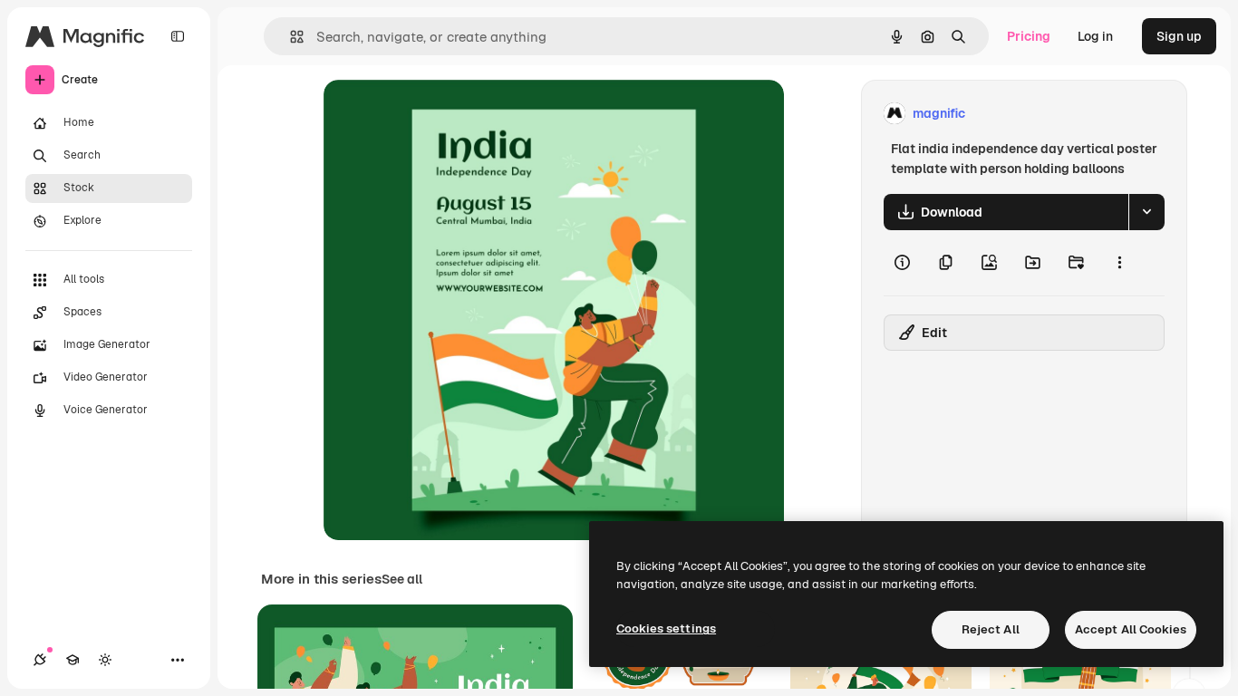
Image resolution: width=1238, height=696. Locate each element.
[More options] (1119, 263)
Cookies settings (666, 628)
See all (402, 579)
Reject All (991, 629)
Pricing (1028, 36)
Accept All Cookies (1130, 629)
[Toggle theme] (105, 659)
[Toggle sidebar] (177, 36)
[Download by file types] (1146, 212)
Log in (1095, 36)
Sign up (1179, 36)
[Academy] (72, 659)
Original (439, 113)
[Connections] (39, 659)
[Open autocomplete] (289, 37)
